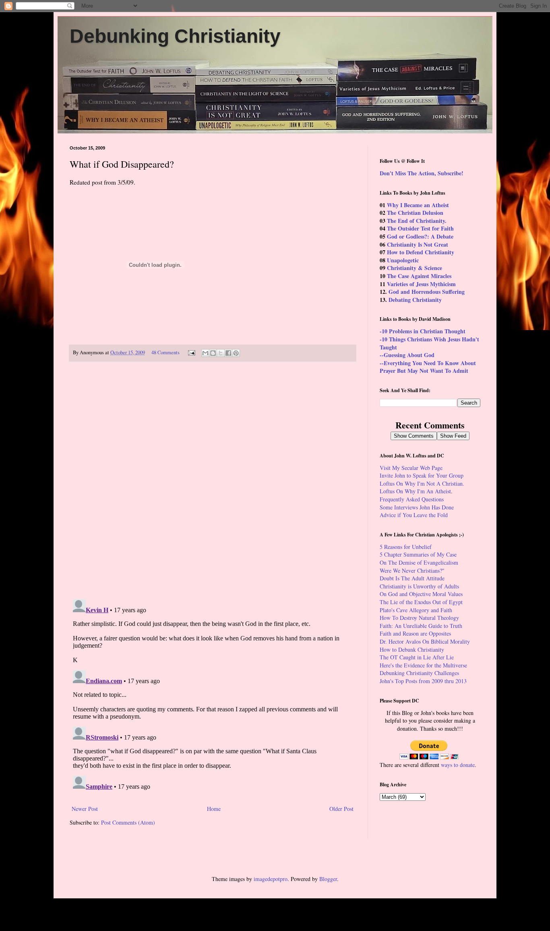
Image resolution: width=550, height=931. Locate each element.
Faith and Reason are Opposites (415, 633)
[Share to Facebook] (228, 353)
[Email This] (205, 353)
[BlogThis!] (213, 353)
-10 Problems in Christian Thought (422, 331)
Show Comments (414, 436)
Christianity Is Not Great (417, 244)
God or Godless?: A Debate (420, 236)
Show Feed (453, 436)
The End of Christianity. (417, 220)
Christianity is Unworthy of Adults (419, 586)
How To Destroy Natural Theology (419, 617)
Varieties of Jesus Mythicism (421, 284)
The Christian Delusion (415, 212)
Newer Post (85, 809)
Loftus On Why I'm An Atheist (415, 491)
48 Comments (165, 352)
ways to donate (458, 765)
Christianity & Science (414, 268)
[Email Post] (191, 352)
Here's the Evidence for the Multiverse (423, 665)
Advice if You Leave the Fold (414, 515)
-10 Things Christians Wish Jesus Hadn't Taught (429, 343)
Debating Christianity (415, 299)
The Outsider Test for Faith (420, 228)
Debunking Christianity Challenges (419, 673)
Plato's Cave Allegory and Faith (416, 610)
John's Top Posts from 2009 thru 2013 (423, 681)
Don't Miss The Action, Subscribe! (421, 173)
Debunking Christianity (175, 36)
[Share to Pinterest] (236, 353)
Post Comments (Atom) (128, 822)
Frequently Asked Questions (412, 499)
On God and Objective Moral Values (421, 594)
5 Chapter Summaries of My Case (418, 554)
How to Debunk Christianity (412, 649)
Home (214, 809)
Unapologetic (403, 260)
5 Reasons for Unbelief (406, 547)
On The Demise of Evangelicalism (419, 562)
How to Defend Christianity (420, 252)
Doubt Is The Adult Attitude (412, 578)
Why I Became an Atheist (418, 205)
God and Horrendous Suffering (427, 291)
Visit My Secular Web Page (411, 468)
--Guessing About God (407, 355)
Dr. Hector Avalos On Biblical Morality (425, 641)
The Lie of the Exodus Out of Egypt (421, 602)
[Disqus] (213, 481)
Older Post (341, 809)
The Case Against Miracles (419, 276)
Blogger (328, 879)
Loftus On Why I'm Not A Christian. (422, 483)
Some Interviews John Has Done (417, 507)
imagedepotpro (270, 879)
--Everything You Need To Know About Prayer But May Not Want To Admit (428, 367)
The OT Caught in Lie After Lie (417, 657)
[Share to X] (221, 353)
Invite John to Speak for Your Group (421, 475)
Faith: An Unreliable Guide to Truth (421, 626)
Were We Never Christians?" (412, 570)
